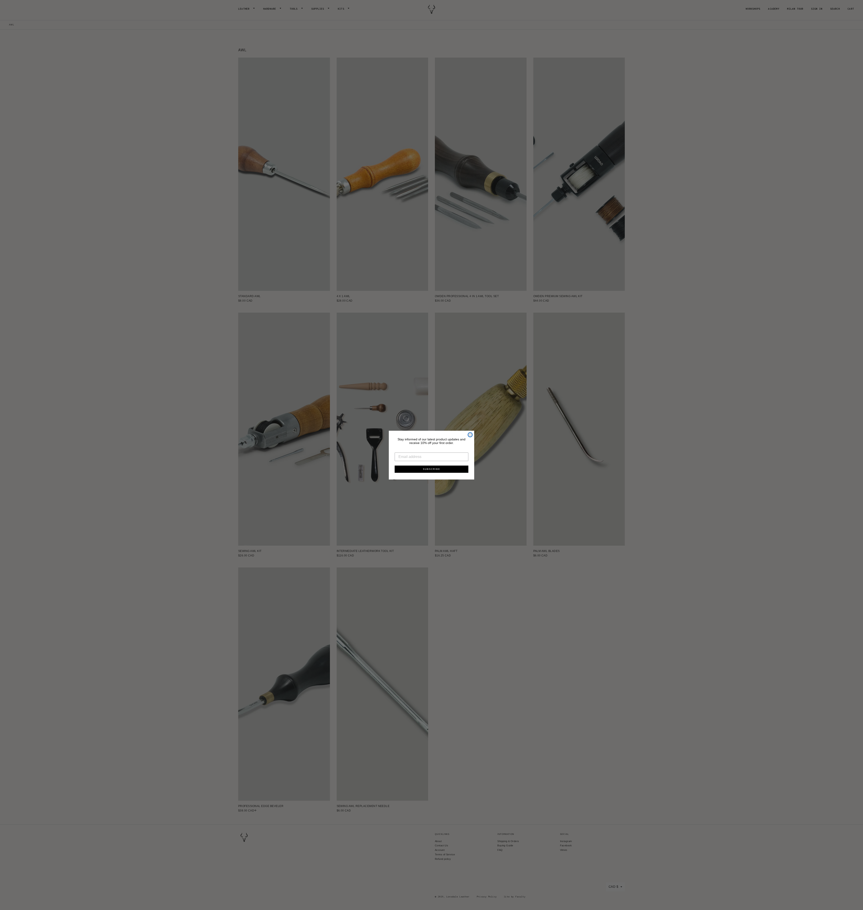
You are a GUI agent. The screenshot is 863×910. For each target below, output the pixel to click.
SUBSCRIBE (431, 469)
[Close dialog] (470, 435)
